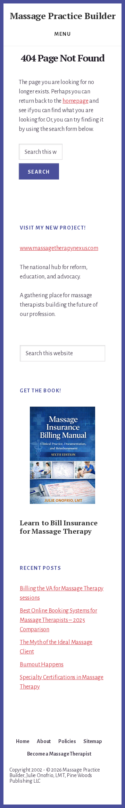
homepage (75, 101)
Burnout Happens (42, 664)
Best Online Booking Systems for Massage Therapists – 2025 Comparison (58, 620)
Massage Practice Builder (63, 16)
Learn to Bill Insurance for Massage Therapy (58, 527)
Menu (62, 34)
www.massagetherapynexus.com (59, 248)
